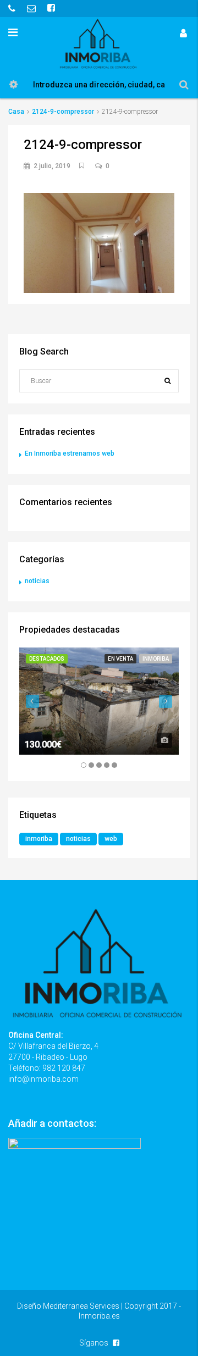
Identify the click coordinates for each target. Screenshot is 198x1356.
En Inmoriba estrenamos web (69, 453)
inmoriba (38, 839)
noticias (37, 581)
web (111, 839)
